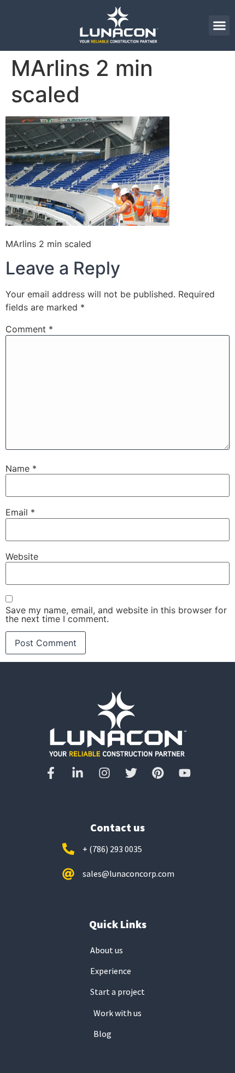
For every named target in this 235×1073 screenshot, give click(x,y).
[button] (219, 25)
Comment (29, 329)
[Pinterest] (158, 773)
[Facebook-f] (51, 773)
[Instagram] (104, 773)
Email (20, 512)
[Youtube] (185, 773)
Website (21, 556)
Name (21, 468)
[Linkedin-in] (78, 773)
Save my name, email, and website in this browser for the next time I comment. (116, 614)
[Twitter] (131, 773)
